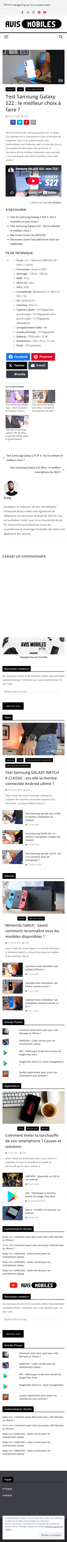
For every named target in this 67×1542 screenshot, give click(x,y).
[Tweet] (20, 123)
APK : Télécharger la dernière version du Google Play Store (40, 1195)
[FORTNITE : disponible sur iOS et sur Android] (12, 1180)
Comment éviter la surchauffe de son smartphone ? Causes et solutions (33, 1141)
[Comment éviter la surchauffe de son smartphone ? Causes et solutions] (33, 1107)
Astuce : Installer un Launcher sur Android (43, 1211)
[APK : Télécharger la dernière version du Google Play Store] (12, 1197)
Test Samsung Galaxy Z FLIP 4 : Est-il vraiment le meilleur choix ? (34, 458)
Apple (21, 1128)
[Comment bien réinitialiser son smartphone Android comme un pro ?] (12, 1005)
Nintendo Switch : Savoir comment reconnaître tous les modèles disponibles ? (32, 931)
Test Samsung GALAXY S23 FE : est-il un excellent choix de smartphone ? (43, 857)
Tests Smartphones (35, 89)
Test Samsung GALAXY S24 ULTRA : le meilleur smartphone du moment (43, 817)
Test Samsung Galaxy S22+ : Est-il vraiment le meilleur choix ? (17, 407)
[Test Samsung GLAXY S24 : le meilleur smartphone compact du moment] (12, 839)
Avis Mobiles (54, 202)
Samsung (10, 89)
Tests (20, 89)
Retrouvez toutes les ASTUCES (28, 235)
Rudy (26, 116)
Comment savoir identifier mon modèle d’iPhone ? (41, 968)
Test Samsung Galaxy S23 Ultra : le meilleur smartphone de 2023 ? (43, 407)
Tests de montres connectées (39, 760)
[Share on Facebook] (13, 123)
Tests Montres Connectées (18, 766)
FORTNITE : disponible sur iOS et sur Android (42, 1178)
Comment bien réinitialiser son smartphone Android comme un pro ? (42, 1003)
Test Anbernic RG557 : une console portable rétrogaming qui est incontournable (36, 6)
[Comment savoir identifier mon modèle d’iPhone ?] (12, 970)
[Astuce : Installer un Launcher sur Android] (12, 1213)
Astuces (22, 918)
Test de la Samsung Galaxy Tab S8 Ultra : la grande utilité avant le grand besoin (17, 434)
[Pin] (27, 123)
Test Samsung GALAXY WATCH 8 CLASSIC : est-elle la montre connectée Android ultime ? (32, 778)
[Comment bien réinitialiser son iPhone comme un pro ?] (12, 987)
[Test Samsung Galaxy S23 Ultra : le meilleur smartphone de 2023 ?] (43, 396)
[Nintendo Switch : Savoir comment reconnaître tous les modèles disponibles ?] (33, 897)
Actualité (10, 918)
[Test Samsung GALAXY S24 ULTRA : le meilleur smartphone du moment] (12, 819)
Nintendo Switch (36, 918)
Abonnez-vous (13, 706)
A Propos (7, 1488)
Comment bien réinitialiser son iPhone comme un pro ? (41, 985)
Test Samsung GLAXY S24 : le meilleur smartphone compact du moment (42, 836)
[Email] (34, 123)
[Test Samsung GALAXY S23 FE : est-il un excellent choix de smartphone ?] (12, 859)
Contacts (7, 1495)
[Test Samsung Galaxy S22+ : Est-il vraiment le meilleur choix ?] (17, 396)
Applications (32, 1128)
